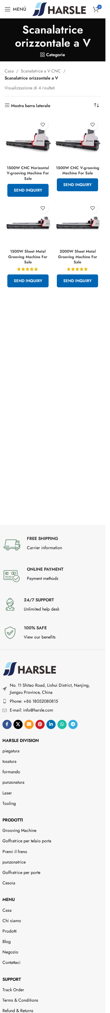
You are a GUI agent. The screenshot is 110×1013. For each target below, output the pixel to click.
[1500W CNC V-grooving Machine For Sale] (77, 139)
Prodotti (12, 820)
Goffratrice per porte (21, 872)
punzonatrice (14, 862)
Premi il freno (14, 851)
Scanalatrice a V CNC (41, 71)
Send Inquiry (28, 190)
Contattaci (11, 962)
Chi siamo (11, 921)
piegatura (11, 751)
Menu (8, 899)
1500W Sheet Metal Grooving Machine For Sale (27, 257)
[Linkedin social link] (51, 724)
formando (11, 772)
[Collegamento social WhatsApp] (62, 724)
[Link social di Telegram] (73, 724)
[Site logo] (59, 9)
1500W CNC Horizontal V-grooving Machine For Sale (28, 173)
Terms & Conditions (20, 1000)
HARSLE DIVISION (20, 740)
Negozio (10, 952)
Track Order (13, 990)
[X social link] (18, 724)
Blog (6, 941)
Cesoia (8, 883)
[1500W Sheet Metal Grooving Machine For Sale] (28, 223)
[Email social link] (29, 724)
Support (11, 979)
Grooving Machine (19, 830)
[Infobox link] (52, 545)
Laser (7, 793)
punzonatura (13, 782)
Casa (9, 71)
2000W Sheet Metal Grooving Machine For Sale (77, 257)
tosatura (9, 761)
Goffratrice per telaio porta (26, 841)
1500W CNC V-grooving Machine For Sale (77, 170)
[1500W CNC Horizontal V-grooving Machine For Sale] (28, 139)
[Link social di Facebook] (7, 724)
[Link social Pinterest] (40, 724)
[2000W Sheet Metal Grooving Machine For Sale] (77, 223)
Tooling (9, 803)
